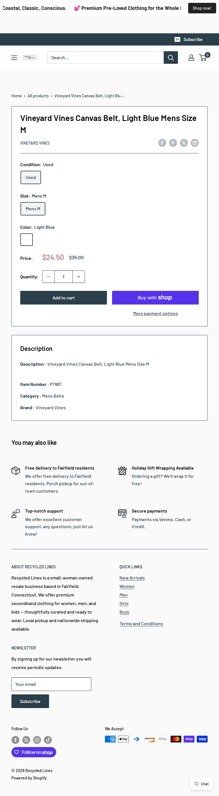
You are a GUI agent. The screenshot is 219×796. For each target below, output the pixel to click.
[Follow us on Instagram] (37, 740)
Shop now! (202, 8)
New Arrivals (132, 577)
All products (38, 95)
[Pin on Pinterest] (173, 142)
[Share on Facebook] (162, 142)
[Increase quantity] (79, 277)
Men (123, 594)
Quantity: (29, 276)
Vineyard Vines (35, 143)
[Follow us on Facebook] (15, 740)
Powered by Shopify (29, 778)
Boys (124, 611)
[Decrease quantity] (48, 277)
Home (16, 95)
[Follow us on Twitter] (26, 740)
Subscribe (193, 39)
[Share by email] (195, 142)
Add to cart (63, 297)
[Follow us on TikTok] (48, 740)
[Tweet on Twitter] (184, 142)
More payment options (155, 313)
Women (127, 586)
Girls (124, 603)
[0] (202, 57)
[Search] (171, 57)
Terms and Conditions (141, 623)
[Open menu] (14, 57)
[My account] (191, 57)
